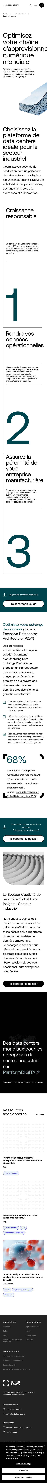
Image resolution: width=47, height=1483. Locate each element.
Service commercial (10, 1405)
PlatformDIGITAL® (11, 1351)
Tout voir (38, 1115)
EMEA (5, 1331)
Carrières (29, 1340)
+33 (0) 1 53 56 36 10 (14, 1409)
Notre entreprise (33, 1322)
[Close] (44, 1445)
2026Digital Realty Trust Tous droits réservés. (18, 1442)
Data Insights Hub (10, 1365)
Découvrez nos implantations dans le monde (22, 1082)
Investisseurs (31, 1335)
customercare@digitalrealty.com (18, 1427)
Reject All (23, 1470)
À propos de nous (32, 1327)
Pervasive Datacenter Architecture (16, 1369)
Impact (28, 1331)
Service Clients (8, 1423)
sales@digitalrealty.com (15, 1414)
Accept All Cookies (23, 1477)
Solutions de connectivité (12, 1361)
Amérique (6, 1327)
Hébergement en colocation (13, 1356)
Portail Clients (12, 1432)
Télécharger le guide (23, 603)
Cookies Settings (23, 1463)
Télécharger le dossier (23, 838)
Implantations (9, 1322)
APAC (5, 1335)
